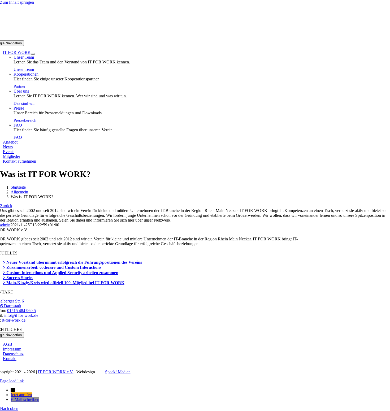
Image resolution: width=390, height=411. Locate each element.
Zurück (6, 206)
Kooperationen (26, 74)
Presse (19, 108)
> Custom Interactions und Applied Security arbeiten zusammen (60, 272)
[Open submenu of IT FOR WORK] (33, 54)
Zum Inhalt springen (17, 2)
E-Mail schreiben (25, 399)
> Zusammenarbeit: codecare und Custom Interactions (52, 267)
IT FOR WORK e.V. (55, 372)
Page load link (12, 381)
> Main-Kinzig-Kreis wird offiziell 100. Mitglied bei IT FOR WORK (63, 282)
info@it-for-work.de (21, 315)
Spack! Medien (118, 372)
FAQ (18, 125)
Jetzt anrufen (21, 394)
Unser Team (24, 57)
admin (5, 225)
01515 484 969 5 (21, 310)
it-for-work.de (13, 320)
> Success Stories (18, 277)
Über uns (21, 91)
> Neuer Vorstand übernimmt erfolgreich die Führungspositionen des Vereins (72, 262)
